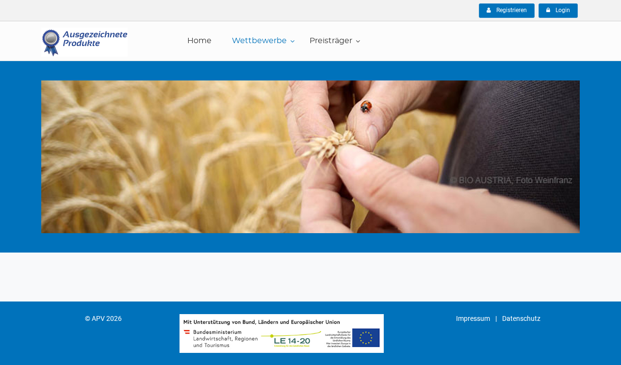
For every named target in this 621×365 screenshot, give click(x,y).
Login (562, 10)
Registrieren (511, 10)
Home (199, 41)
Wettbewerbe (259, 41)
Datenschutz (521, 318)
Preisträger (331, 41)
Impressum (473, 318)
